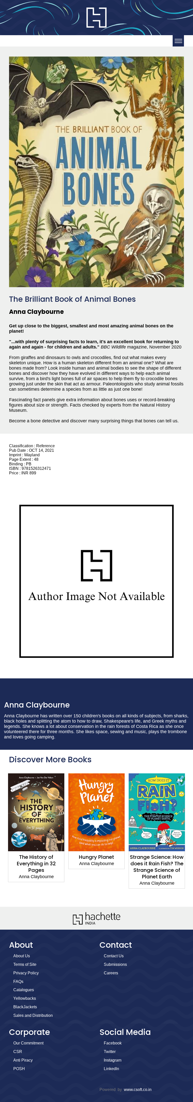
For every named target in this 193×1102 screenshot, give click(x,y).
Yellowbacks (24, 998)
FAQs (18, 981)
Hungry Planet (36, 857)
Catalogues (23, 990)
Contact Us (114, 956)
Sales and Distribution (33, 1015)
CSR (17, 1051)
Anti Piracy (23, 1060)
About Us (21, 956)
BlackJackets (25, 1007)
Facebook (113, 1043)
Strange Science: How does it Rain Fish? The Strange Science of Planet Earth (96, 867)
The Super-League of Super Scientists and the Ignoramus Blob (157, 863)
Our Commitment (28, 1043)
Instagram (112, 1060)
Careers (111, 973)
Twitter (110, 1051)
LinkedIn (111, 1069)
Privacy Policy (26, 973)
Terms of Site (24, 964)
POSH (19, 1069)
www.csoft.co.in (138, 1089)
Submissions (115, 964)
